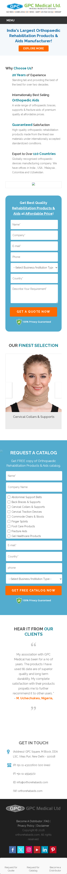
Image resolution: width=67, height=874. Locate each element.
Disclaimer (42, 825)
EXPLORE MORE (33, 48)
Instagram (28, 849)
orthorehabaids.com (30, 790)
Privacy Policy (26, 825)
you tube (36, 849)
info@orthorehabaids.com (32, 782)
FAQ (47, 821)
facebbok (12, 849)
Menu (11, 20)
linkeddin (44, 849)
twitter (20, 849)
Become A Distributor (29, 821)
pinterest (52, 849)
